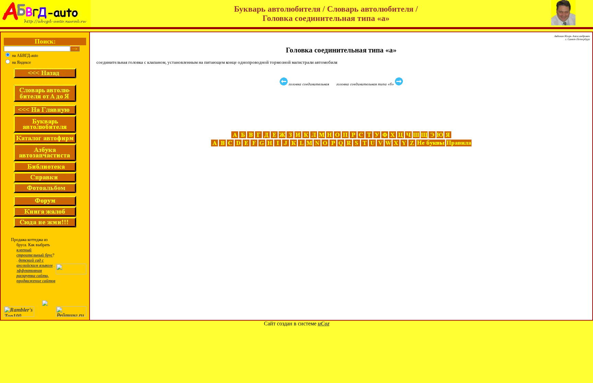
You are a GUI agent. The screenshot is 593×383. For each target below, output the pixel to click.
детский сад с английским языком (34, 263)
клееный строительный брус (34, 253)
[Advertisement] (342, 108)
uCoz (323, 323)
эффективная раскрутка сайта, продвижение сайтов (35, 275)
